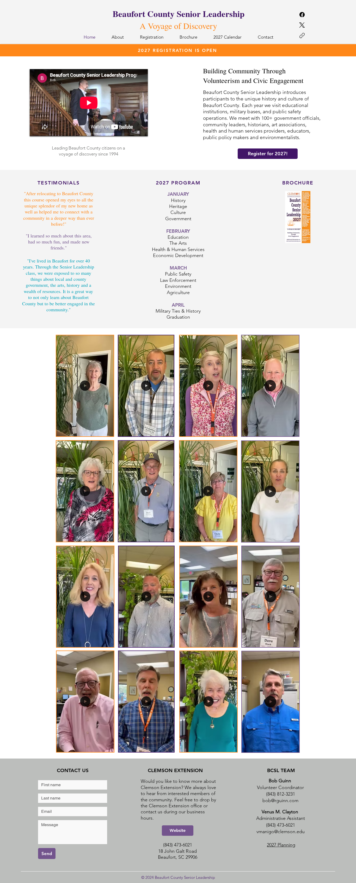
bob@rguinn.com (280, 800)
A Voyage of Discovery (178, 25)
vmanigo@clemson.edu (280, 831)
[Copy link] (302, 35)
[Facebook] (302, 14)
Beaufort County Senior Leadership (178, 13)
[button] (107, 430)
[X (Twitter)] (302, 25)
